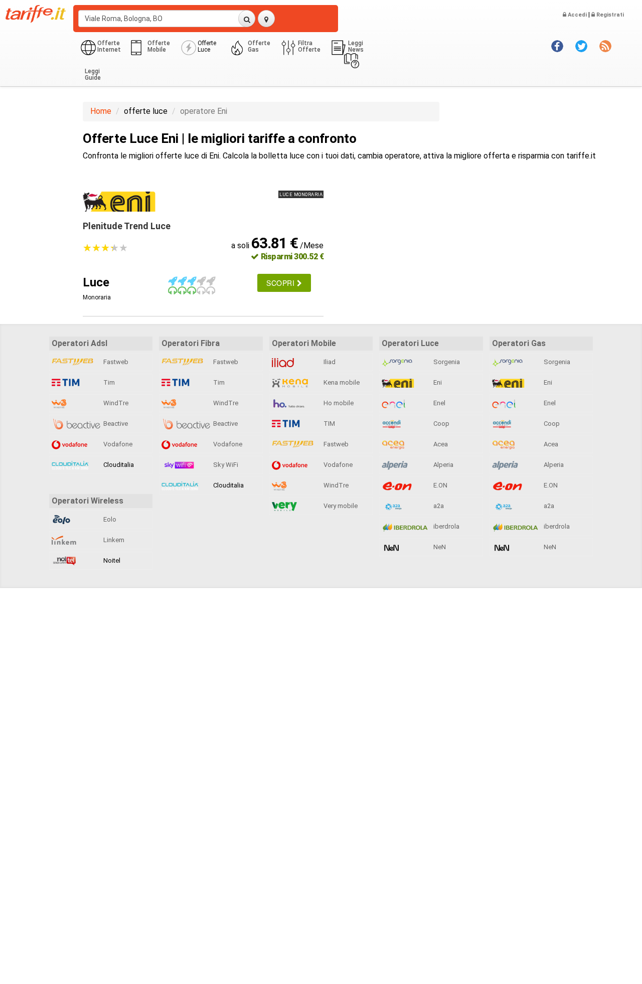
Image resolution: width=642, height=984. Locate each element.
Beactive (115, 423)
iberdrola (445, 526)
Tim (108, 382)
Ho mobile (338, 403)
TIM (328, 423)
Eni (437, 382)
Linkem (113, 540)
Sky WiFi (225, 464)
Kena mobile (341, 382)
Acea (440, 444)
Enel (438, 403)
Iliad (329, 362)
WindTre (115, 403)
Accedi (576, 15)
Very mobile (340, 506)
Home (100, 111)
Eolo (109, 519)
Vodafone (117, 444)
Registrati (609, 15)
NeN (439, 547)
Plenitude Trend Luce (127, 226)
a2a (438, 506)
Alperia (442, 464)
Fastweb (115, 362)
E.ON (439, 485)
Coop (440, 423)
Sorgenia (446, 362)
